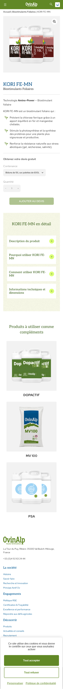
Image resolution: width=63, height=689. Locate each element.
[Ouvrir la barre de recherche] (51, 4)
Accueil (7, 11)
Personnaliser (15, 683)
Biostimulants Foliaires (24, 11)
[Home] (31, 4)
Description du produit (24, 241)
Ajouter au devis (31, 201)
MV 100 (31, 456)
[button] (54, 21)
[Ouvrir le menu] (5, 5)
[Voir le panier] (57, 4)
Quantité (8, 181)
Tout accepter (31, 660)
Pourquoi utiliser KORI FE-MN (27, 256)
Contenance (10, 166)
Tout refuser (31, 672)
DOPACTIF (31, 395)
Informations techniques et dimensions (27, 291)
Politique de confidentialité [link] (41, 683)
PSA (31, 516)
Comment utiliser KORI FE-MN (27, 274)
